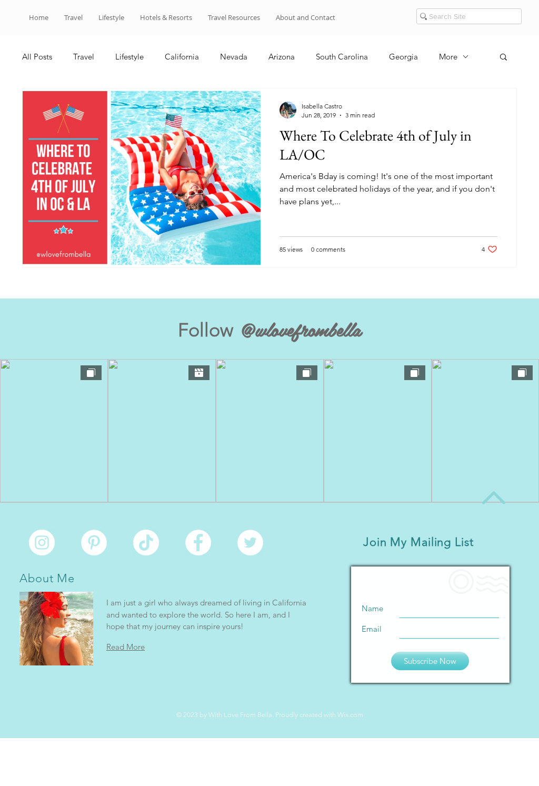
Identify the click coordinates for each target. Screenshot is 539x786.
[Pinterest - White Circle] (94, 542)
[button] (305, 17)
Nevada (233, 57)
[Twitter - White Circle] (250, 542)
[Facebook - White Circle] (198, 542)
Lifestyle (129, 57)
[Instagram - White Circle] (42, 542)
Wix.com (350, 715)
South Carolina (342, 57)
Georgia (403, 57)
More (448, 57)
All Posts (37, 57)
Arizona (281, 57)
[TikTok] (146, 542)
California (182, 57)
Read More (125, 647)
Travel (83, 57)
